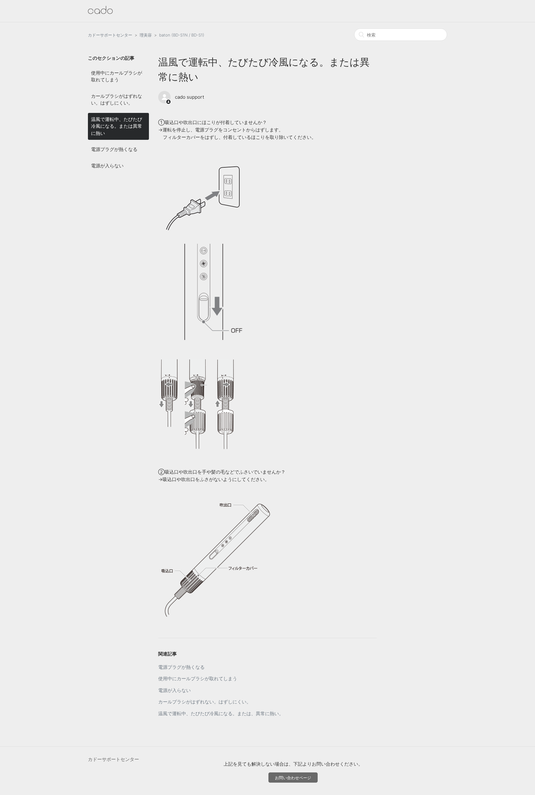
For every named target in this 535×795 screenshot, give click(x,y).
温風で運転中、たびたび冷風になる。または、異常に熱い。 (221, 713)
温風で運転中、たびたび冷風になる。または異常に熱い (116, 126)
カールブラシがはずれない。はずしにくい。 (116, 99)
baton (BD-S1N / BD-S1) (181, 34)
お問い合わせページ (293, 777)
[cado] (100, 12)
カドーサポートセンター (110, 34)
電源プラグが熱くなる (114, 149)
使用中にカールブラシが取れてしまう (116, 76)
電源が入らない (107, 166)
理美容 (146, 34)
